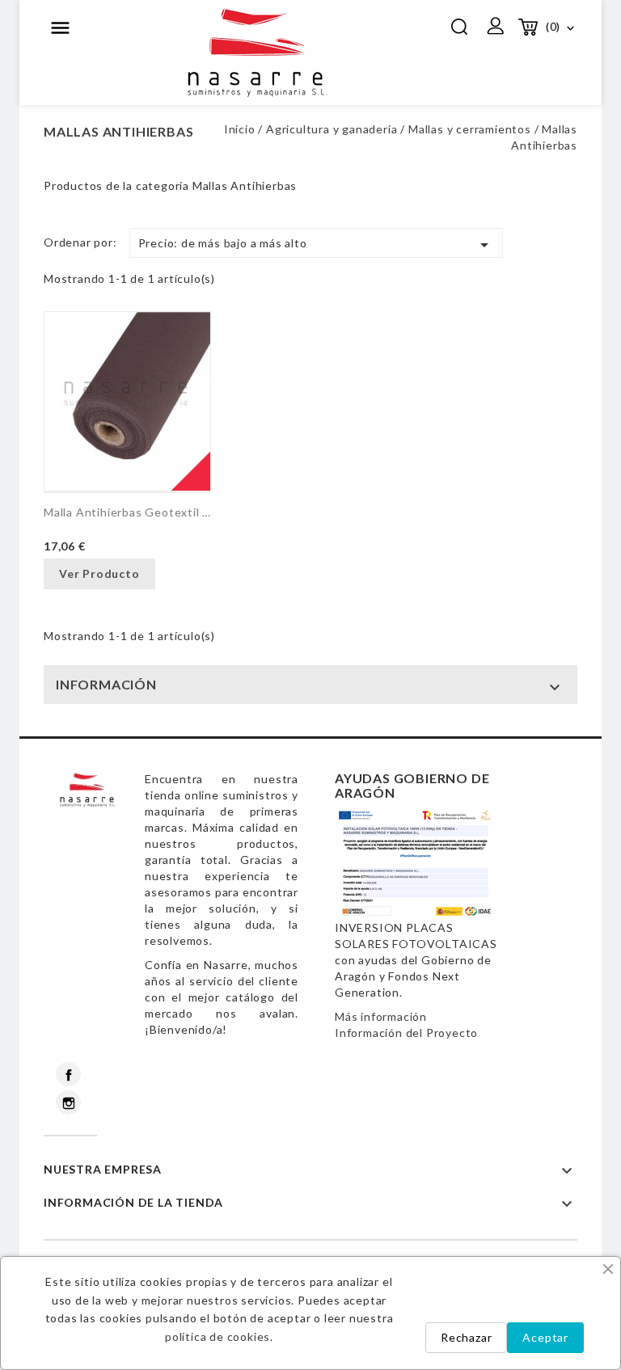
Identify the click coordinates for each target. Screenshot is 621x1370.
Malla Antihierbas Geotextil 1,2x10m (127, 512)
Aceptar (545, 1337)
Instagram (68, 1102)
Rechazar (466, 1337)
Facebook (68, 1074)
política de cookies (217, 1336)
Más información (381, 1016)
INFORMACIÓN (106, 684)
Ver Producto (99, 573)
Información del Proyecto (406, 1032)
